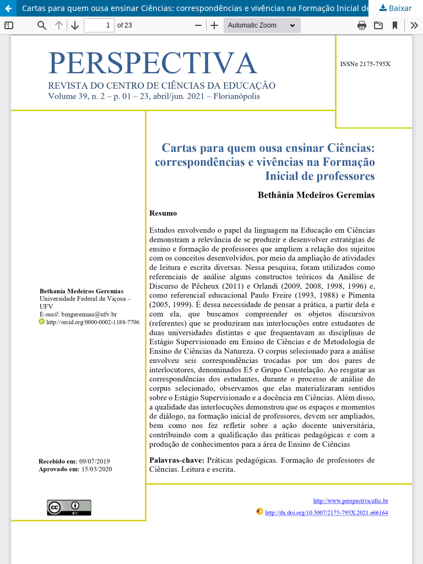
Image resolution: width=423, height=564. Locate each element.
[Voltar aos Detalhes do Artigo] (8, 8)
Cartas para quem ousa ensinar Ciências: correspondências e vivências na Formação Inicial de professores (219, 8)
